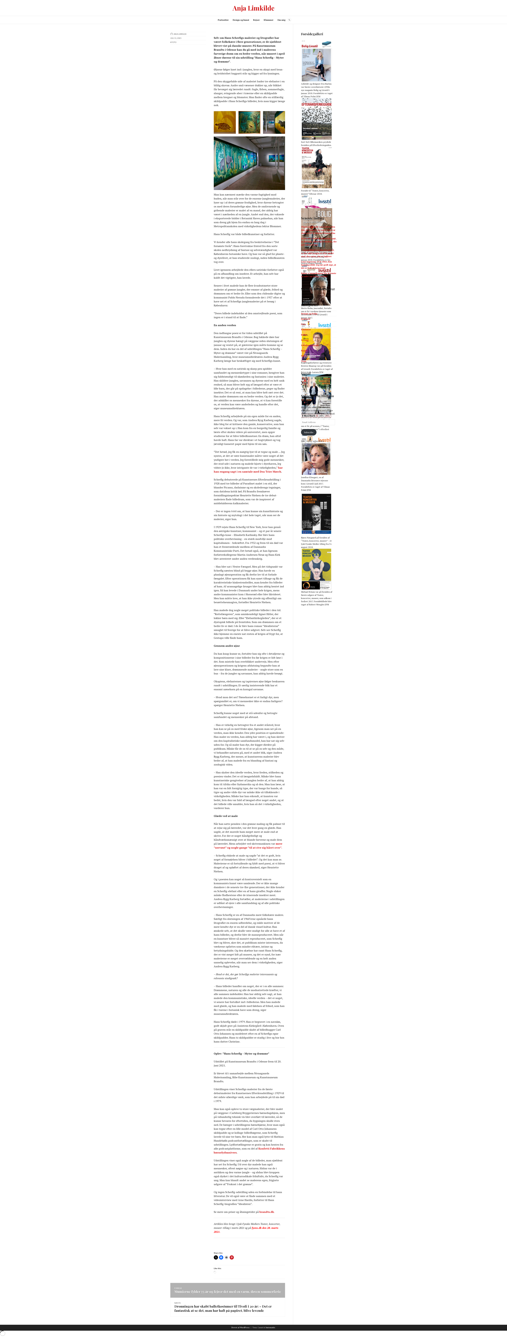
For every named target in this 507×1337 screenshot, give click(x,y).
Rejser (256, 19)
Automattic (270, 1327)
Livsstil (305, 340)
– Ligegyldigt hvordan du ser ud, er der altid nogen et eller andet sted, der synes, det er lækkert (317, 253)
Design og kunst (241, 19)
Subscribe (308, 432)
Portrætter (223, 19)
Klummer (268, 19)
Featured (305, 318)
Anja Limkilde (253, 8)
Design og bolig (309, 313)
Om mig (281, 19)
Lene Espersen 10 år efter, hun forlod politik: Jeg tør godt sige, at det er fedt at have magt (318, 264)
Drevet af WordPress (240, 1327)
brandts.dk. (266, 1212)
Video (304, 355)
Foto (303, 324)
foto (174, 42)
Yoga (303, 361)
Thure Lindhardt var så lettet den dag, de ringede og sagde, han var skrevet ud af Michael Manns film (318, 230)
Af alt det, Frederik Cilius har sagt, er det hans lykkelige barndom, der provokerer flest (319, 241)
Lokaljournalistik (310, 345)
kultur (304, 334)
